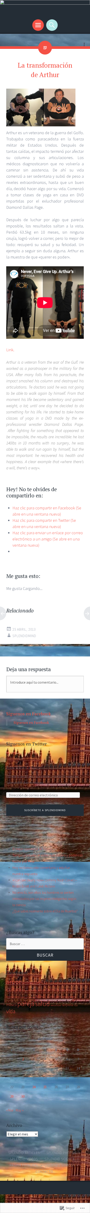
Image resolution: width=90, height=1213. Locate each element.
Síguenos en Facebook (28, 714)
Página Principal (24, 1165)
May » (20, 1110)
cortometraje (68, 983)
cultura (14, 989)
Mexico (42, 997)
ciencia (41, 982)
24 (34, 1087)
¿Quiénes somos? (60, 1165)
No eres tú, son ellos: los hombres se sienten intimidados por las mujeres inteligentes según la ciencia (44, 898)
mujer (55, 996)
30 (22, 1096)
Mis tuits (11, 753)
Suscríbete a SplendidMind (45, 810)
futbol (64, 990)
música (11, 1005)
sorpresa (67, 1005)
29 (11, 1096)
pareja (25, 1003)
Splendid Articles (24, 1153)
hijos (72, 990)
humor (24, 997)
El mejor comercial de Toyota (32, 849)
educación (38, 990)
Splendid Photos (61, 1153)
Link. (10, 349)
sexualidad (56, 1005)
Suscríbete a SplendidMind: (33, 767)
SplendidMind (24, 636)
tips (76, 1005)
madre (32, 997)
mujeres (68, 996)
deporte (26, 990)
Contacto (44, 1171)
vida (10, 1011)
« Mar (10, 1110)
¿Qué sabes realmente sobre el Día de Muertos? (45, 911)
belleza (27, 982)
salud (42, 1004)
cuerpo (78, 983)
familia (52, 990)
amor (13, 981)
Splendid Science (60, 1159)
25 (45, 1087)
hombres (12, 997)
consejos (54, 983)
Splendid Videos (24, 1159)
